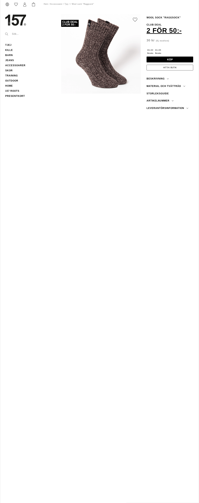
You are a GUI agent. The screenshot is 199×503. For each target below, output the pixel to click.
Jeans (9, 60)
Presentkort (15, 96)
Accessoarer (15, 65)
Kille (9, 50)
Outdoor (11, 80)
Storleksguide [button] (158, 93)
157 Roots (12, 91)
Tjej (8, 45)
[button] (24, 4)
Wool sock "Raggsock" (83, 4)
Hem (46, 4)
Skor (9, 70)
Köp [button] (170, 59)
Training (11, 75)
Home (9, 86)
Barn (9, 55)
